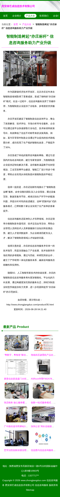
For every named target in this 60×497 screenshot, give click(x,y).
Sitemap (30, 490)
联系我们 (44, 15)
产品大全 (30, 15)
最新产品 (9, 327)
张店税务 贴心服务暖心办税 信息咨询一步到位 (27, 402)
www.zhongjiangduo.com (33, 480)
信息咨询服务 (41, 485)
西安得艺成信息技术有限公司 (18, 6)
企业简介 (16, 15)
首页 (5, 15)
